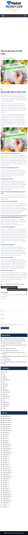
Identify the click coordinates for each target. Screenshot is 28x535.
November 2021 (6, 496)
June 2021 (5, 506)
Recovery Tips (6, 398)
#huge (13, 284)
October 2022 (6, 474)
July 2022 (5, 480)
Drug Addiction (6, 380)
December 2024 (6, 424)
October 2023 (6, 450)
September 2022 (7, 476)
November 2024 (6, 426)
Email (2, 314)
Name (2, 310)
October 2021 (6, 498)
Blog (2, 284)
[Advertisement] (14, 35)
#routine (22, 284)
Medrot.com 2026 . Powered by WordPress (14, 533)
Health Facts (5, 390)
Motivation (5, 394)
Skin (4, 400)
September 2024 (7, 430)
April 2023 (5, 462)
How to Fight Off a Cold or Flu (9, 348)
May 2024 (5, 438)
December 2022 (6, 470)
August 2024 (6, 432)
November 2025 (6, 422)
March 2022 (5, 488)
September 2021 (7, 500)
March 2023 (5, 464)
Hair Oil (4, 388)
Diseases (5, 378)
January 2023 (6, 468)
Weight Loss (5, 406)
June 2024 (5, 436)
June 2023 (5, 458)
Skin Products (6, 402)
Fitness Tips (5, 384)
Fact (4, 382)
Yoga (4, 408)
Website (2, 318)
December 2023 (6, 448)
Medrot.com (14, 7)
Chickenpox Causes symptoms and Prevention (13, 339)
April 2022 (5, 486)
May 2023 (5, 460)
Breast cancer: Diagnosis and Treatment (12, 343)
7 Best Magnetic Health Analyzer (9, 287)
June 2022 (5, 482)
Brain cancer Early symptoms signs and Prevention (14, 341)
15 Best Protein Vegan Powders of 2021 (17, 289)
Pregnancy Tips (6, 396)
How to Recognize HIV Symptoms (10, 350)
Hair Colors (5, 386)
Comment (3, 298)
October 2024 (6, 428)
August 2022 (6, 478)
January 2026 (6, 418)
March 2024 (5, 442)
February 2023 (6, 466)
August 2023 (6, 454)
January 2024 (6, 446)
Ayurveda (5, 372)
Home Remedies (6, 392)
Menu (2, 15)
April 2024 (5, 440)
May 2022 (5, 484)
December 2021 (6, 494)
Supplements (6, 404)
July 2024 (5, 434)
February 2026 (6, 416)
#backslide (8, 284)
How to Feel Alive (7, 360)
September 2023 (7, 452)
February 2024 (6, 444)
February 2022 (6, 490)
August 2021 (6, 502)
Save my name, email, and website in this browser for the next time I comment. (13, 325)
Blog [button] (2, 89)
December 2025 (6, 420)
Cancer (4, 376)
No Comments (11, 58)
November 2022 (6, 472)
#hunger (17, 284)
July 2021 (5, 504)
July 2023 (5, 456)
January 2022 (6, 492)
